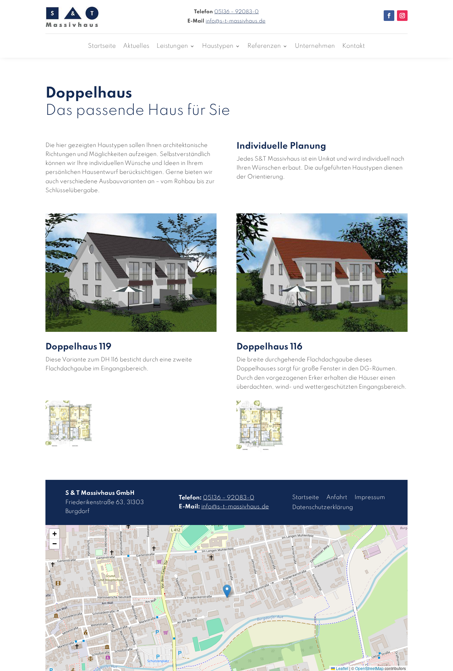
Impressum (370, 497)
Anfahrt (336, 497)
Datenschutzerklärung (322, 507)
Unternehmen (315, 46)
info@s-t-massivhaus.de (235, 21)
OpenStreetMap (369, 668)
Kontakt (353, 46)
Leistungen (172, 46)
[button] (227, 591)
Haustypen (217, 46)
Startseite (102, 46)
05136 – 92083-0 (236, 12)
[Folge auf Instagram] (402, 15)
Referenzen (264, 46)
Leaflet (341, 668)
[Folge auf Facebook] (389, 15)
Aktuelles (136, 46)
